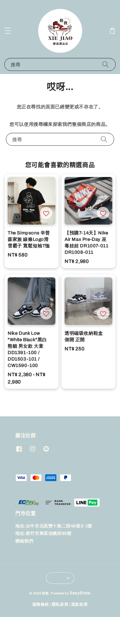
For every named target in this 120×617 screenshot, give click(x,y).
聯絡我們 (24, 541)
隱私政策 (60, 604)
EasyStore (80, 593)
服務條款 (40, 604)
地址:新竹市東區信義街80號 (43, 533)
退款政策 (79, 604)
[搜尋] (105, 64)
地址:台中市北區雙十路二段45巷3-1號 (53, 526)
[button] (7, 30)
